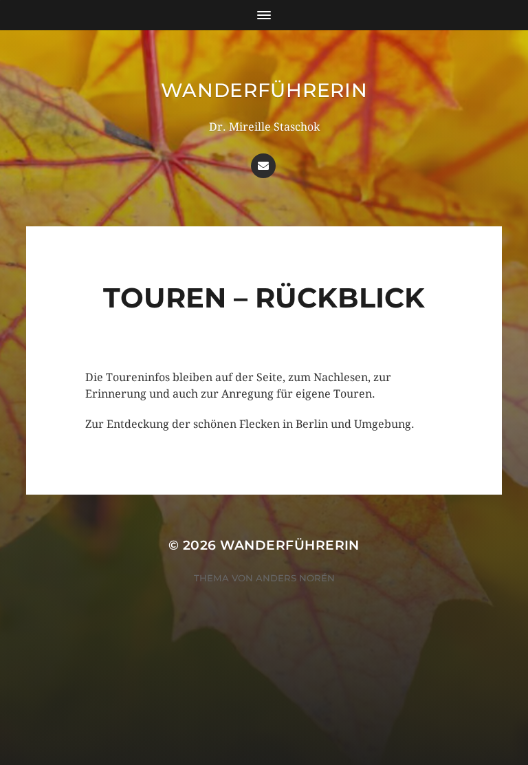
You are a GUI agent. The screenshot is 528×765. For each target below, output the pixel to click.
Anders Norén (295, 577)
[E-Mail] (263, 165)
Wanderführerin (264, 90)
